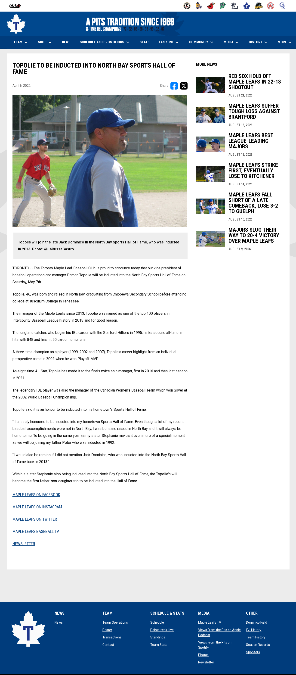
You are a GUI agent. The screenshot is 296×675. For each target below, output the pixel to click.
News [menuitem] (66, 42)
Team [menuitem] (21, 42)
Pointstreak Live (162, 630)
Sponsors (253, 652)
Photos (203, 655)
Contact (108, 645)
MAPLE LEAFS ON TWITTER (34, 519)
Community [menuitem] (201, 42)
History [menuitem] (258, 42)
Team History (255, 637)
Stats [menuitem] (146, 42)
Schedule (157, 622)
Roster (107, 630)
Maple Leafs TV (209, 622)
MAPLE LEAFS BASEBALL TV (35, 531)
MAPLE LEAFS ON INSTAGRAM (37, 506)
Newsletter (206, 662)
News (59, 622)
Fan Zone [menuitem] (169, 42)
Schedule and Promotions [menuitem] (105, 42)
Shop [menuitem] (47, 42)
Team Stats (158, 645)
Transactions (111, 637)
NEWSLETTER (23, 543)
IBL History (253, 630)
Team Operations (115, 622)
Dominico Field (256, 622)
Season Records (258, 645)
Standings (157, 637)
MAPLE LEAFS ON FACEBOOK (36, 494)
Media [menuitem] (232, 42)
